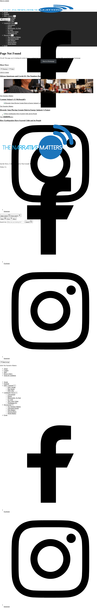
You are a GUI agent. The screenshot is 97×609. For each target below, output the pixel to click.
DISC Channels (8, 16)
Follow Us (5, 20)
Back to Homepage (48, 61)
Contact (6, 370)
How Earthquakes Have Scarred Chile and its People (20, 120)
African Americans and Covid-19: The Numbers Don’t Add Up (24, 76)
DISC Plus (11, 21)
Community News (9, 23)
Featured (6, 14)
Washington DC (12, 33)
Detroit (10, 26)
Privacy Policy (8, 374)
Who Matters (11, 40)
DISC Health (11, 18)
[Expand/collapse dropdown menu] (14, 16)
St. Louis (10, 30)
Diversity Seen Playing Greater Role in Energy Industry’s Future (25, 110)
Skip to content (4, 1)
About (6, 369)
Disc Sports (11, 19)
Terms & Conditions (10, 375)
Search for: (3, 222)
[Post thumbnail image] (48, 92)
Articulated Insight (13, 39)
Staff (5, 372)
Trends (6, 12)
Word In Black (12, 42)
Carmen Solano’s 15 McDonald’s (13, 99)
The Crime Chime (13, 32)
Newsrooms (7, 35)
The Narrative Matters (14, 37)
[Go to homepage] (38, 160)
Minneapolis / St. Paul (14, 28)
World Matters (12, 44)
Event (5, 45)
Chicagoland (11, 25)
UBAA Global (4, 72)
